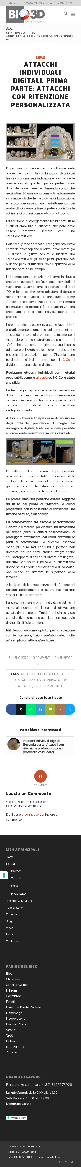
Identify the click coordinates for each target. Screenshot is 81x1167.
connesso (32, 814)
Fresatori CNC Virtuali (19, 900)
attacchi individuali (37, 674)
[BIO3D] (33, 14)
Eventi (10, 934)
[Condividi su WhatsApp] (31, 709)
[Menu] (73, 14)
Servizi (10, 863)
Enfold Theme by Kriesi (49, 1157)
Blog (9, 28)
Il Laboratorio (14, 907)
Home (10, 857)
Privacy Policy (16, 1024)
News (40, 57)
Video (10, 927)
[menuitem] (64, 14)
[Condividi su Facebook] (11, 709)
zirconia (46, 334)
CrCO (14, 886)
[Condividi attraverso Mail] (50, 709)
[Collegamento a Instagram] (60, 709)
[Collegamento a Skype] (70, 709)
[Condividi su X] (21, 709)
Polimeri (16, 871)
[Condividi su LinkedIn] (40, 709)
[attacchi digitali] (40, 142)
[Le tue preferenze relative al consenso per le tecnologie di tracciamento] (4, 875)
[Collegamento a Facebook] (59, 1162)
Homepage (14, 1013)
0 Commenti (41, 658)
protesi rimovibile (48, 686)
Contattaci (12, 941)
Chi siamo (12, 914)
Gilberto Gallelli (17, 985)
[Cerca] (64, 14)
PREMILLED (18, 893)
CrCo (66, 359)
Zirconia (16, 878)
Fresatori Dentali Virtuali (23, 1007)
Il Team (11, 990)
